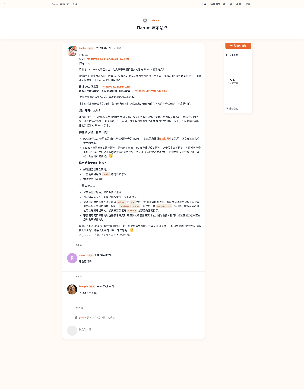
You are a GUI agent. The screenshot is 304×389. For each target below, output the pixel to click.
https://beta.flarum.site (116, 86)
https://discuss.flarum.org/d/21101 (108, 59)
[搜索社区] (205, 4)
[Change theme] (231, 4)
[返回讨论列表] (4, 4)
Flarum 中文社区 (60, 4)
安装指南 (164, 138)
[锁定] (145, 20)
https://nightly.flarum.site (151, 91)
